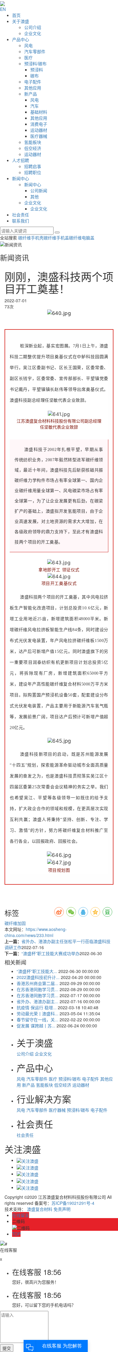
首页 (16, 15)
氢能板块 (32, 142)
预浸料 (36, 69)
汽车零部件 (34, 51)
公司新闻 (38, 190)
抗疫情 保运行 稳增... (37, 1007)
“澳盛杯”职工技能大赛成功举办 (50, 953)
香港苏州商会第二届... (37, 983)
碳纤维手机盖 (56, 238)
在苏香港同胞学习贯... (37, 989)
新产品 (30, 94)
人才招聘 (20, 160)
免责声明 (62, 1209)
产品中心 (20, 39)
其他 (34, 196)
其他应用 (32, 88)
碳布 (34, 76)
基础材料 (38, 112)
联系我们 (20, 221)
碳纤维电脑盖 (81, 238)
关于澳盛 (20, 21)
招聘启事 (32, 166)
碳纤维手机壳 (31, 238)
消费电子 (38, 124)
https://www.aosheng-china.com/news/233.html (36, 932)
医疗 (28, 57)
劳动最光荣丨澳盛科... (37, 1013)
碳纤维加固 (15, 923)
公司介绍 (32, 27)
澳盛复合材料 (39, 1209)
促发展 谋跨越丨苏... (36, 1026)
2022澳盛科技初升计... (38, 977)
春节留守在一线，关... (37, 1019)
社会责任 (20, 215)
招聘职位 (32, 172)
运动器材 (38, 130)
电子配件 (32, 82)
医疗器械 (38, 136)
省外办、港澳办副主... (37, 1001)
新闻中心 (20, 178)
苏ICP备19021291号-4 (72, 1203)
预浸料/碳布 (35, 63)
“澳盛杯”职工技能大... (37, 971)
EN (3, 9)
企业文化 (32, 33)
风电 (28, 45)
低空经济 (32, 148)
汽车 (34, 106)
